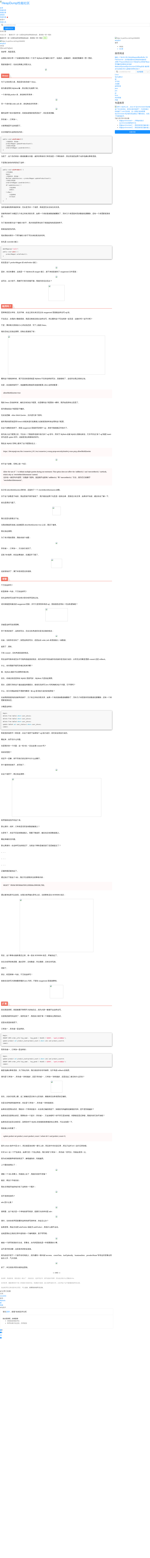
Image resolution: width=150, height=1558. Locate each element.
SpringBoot (119, 77)
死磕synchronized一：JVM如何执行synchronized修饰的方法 (131, 121)
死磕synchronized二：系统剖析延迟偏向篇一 (134, 125)
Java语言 (3, 1296)
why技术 (3, 43)
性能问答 (3, 10)
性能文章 (3, 12)
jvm (116, 90)
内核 (116, 100)
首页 (1, 8)
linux (116, 95)
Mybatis (2, 1300)
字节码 (117, 81)
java (116, 88)
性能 (1, 1305)
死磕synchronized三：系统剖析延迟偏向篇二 (134, 127)
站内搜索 (140, 72)
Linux (117, 74)
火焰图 (117, 84)
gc (116, 93)
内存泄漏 (118, 97)
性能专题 (3, 17)
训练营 (2, 15)
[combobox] (143, 71)
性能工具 (3, 22)
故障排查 (118, 86)
